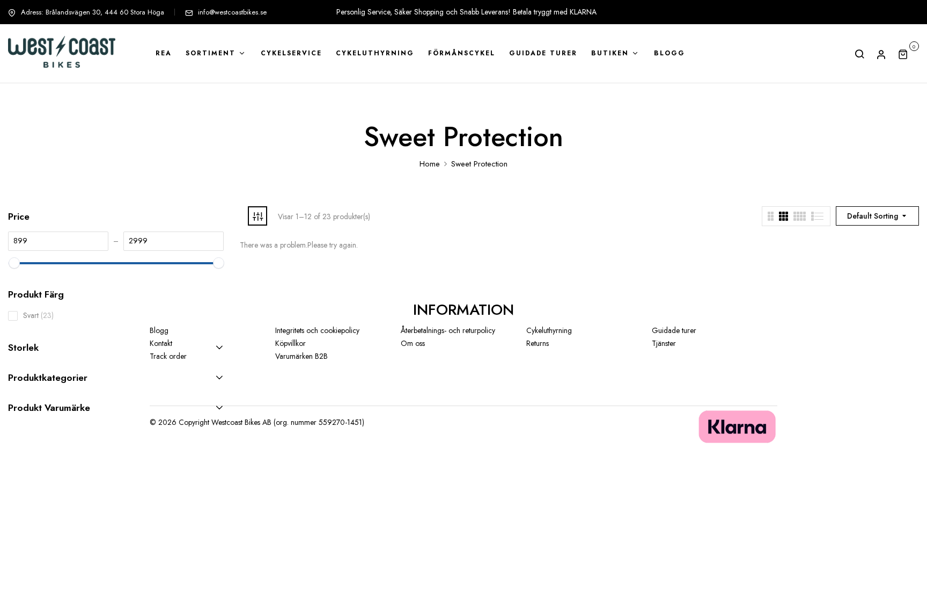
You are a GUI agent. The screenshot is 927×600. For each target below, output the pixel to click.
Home (430, 164)
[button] (908, 54)
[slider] (13, 263)
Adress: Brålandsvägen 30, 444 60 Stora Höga (92, 12)
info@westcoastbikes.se (232, 12)
